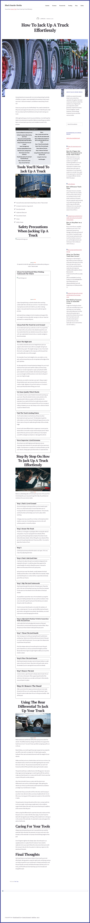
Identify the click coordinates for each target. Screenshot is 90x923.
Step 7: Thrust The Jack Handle (41, 144)
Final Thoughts (42, 159)
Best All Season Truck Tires (73, 187)
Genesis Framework (26, 917)
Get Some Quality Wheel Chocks (24, 148)
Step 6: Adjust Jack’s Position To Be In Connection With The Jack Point (42, 140)
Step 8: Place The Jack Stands (41, 146)
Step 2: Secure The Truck (24, 162)
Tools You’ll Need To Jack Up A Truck (24, 132)
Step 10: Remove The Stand (42, 150)
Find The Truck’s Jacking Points (24, 150)
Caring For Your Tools (42, 157)
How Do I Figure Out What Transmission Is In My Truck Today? (74, 152)
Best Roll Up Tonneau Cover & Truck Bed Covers (73, 301)
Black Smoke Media (13, 5)
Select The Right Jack (24, 146)
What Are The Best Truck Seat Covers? (73, 255)
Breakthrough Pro (17, 917)
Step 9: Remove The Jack (41, 148)
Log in (38, 917)
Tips (17, 881)
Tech (15, 881)
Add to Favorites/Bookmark (73, 138)
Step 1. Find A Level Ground (24, 160)
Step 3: (41, 132)
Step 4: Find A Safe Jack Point (41, 134)
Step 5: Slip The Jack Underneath (42, 136)
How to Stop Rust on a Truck (74, 223)
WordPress (34, 917)
